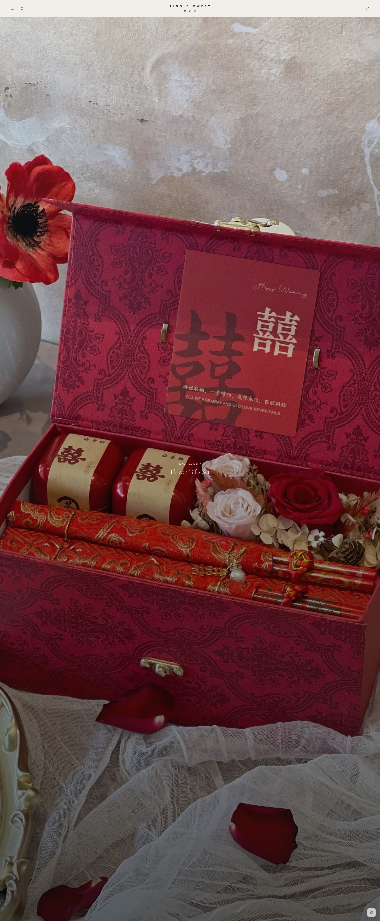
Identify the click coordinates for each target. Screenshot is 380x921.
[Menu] (12, 8)
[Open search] (22, 8)
